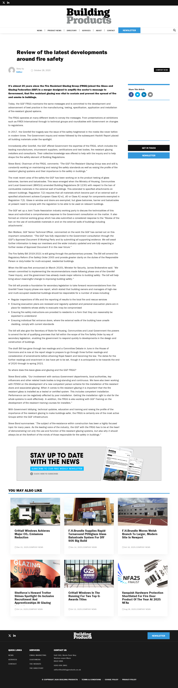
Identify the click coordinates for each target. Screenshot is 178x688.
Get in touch (149, 148)
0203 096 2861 (60, 665)
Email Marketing (37, 655)
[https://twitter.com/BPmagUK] (4, 3)
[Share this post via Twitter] (137, 94)
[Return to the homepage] (89, 16)
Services (86, 30)
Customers (34, 659)
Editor (19, 71)
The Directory (36, 668)
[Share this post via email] (150, 94)
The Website (35, 664)
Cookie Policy (111, 679)
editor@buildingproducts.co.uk (67, 669)
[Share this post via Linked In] (143, 94)
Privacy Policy (129, 679)
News (39, 30)
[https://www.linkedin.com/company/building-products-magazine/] (8, 3)
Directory (72, 30)
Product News (54, 30)
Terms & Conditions (91, 679)
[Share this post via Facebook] (131, 94)
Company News (162, 70)
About (99, 30)
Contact (111, 30)
